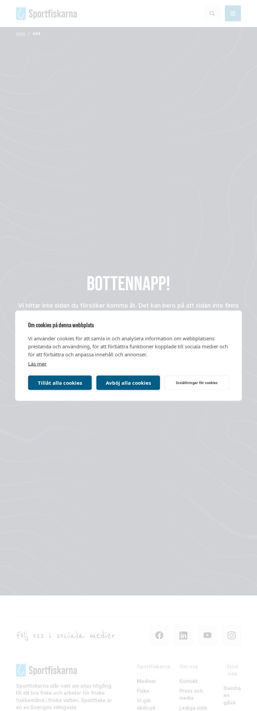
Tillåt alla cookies (60, 382)
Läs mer (37, 363)
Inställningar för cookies (197, 382)
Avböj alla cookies (128, 382)
